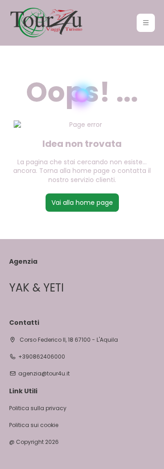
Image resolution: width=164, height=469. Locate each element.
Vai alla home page (82, 202)
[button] (146, 23)
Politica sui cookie (33, 425)
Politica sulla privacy (38, 408)
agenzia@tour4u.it (44, 373)
